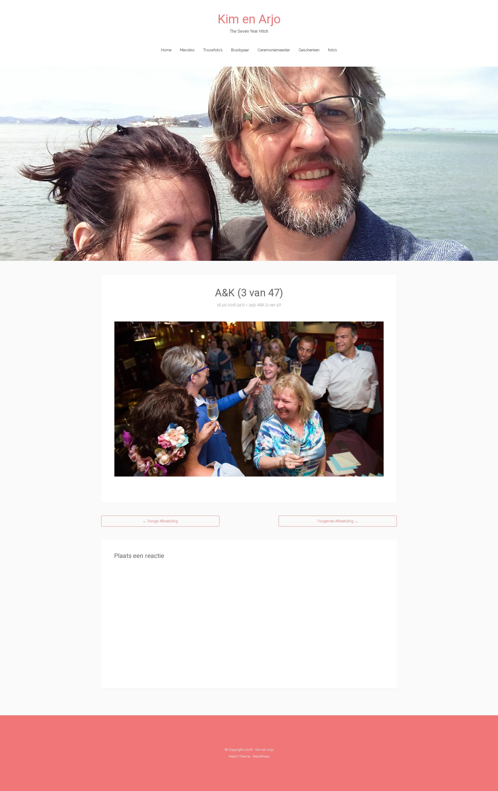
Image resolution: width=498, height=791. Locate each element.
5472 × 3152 (246, 305)
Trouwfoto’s (213, 50)
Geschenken (309, 50)
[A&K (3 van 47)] (249, 398)
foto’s (332, 50)
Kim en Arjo (249, 19)
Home (166, 50)
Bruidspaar (240, 50)
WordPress (261, 756)
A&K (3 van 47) (269, 305)
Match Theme (239, 756)
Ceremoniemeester (274, 50)
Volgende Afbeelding (337, 521)
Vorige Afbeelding (160, 521)
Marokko (187, 50)
